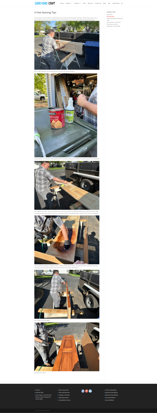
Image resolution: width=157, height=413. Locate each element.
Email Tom (109, 14)
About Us (90, 3)
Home (62, 3)
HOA (84, 3)
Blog (104, 3)
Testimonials (115, 3)
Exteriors (76, 3)
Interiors (68, 3)
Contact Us (98, 3)
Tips (109, 3)
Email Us (37, 390)
